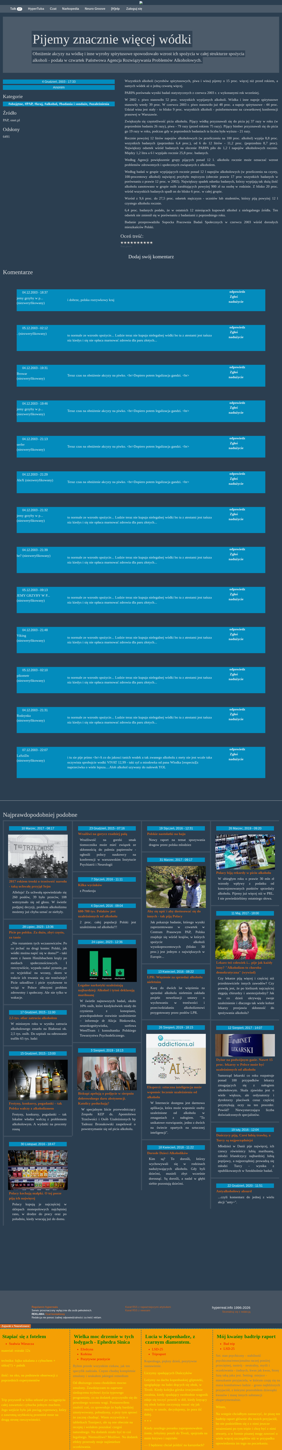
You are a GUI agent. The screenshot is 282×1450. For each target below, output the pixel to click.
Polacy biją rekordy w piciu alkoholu (243, 873)
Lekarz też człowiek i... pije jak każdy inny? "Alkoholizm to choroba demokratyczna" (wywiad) (244, 967)
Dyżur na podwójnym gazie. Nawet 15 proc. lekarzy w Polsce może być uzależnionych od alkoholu (244, 1064)
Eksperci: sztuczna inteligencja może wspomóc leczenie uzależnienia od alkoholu (174, 1092)
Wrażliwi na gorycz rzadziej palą (102, 834)
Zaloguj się (133, 8)
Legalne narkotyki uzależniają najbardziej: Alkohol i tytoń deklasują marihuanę (106, 990)
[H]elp (115, 8)
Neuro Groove (95, 8)
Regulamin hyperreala (45, 1307)
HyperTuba (36, 8)
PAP (29, 104)
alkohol (51, 104)
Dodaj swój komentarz (151, 257)
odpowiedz (237, 292)
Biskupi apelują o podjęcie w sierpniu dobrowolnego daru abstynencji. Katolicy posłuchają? (106, 1098)
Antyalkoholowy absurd (234, 1191)
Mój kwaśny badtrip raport (246, 1336)
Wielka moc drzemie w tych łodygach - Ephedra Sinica (104, 1339)
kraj (39, 104)
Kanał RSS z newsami (137, 1310)
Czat (53, 8)
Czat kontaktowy (55, 1314)
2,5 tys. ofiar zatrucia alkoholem (33, 1018)
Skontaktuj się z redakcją (236, 1311)
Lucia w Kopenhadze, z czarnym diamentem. (170, 1339)
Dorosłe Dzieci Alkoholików (167, 1153)
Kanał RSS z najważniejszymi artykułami (148, 1307)
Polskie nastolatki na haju (166, 834)
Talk (15, 8)
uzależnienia (100, 104)
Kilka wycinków (90, 885)
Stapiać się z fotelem (24, 1336)
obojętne (16, 104)
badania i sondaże (74, 104)
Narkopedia (70, 8)
